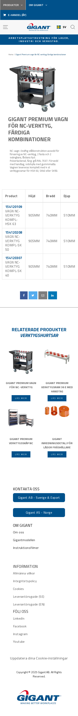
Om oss (18, 532)
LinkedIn (18, 618)
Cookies (18, 588)
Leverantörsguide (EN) (29, 604)
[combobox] (61, 27)
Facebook (19, 626)
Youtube (19, 641)
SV (64, 27)
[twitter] (33, 295)
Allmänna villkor (24, 573)
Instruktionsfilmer (26, 547)
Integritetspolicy (25, 581)
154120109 (13, 206)
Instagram (20, 634)
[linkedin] (52, 295)
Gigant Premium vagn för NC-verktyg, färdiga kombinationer (38, 129)
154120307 (13, 257)
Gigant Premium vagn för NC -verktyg (21, 385)
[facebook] (24, 295)
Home (10, 54)
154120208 (13, 232)
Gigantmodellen (24, 540)
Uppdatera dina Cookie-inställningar (39, 658)
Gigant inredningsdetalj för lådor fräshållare (57, 443)
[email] (42, 295)
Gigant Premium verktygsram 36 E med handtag (57, 387)
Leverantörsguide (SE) (28, 596)
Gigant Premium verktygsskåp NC (21, 441)
